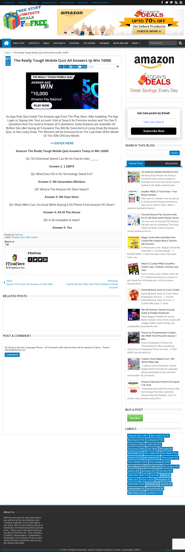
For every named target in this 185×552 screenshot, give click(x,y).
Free (149, 449)
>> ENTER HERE (62, 143)
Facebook (162, 2)
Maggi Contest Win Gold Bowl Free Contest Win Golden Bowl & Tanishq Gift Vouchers (159, 240)
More (135, 43)
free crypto (150, 453)
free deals (167, 453)
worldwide (151, 493)
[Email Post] (6, 244)
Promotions (161, 479)
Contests (34, 43)
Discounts (59, 43)
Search (180, 43)
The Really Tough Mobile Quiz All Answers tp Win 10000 (62, 60)
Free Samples (135, 462)
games (131, 471)
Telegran (171, 2)
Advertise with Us (100, 2)
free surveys (168, 466)
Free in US (133, 457)
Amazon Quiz (18, 237)
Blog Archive (171, 163)
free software (134, 466)
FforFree (19, 235)
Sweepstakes (134, 488)
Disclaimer (83, 2)
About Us (22, 2)
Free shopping (157, 462)
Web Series (133, 493)
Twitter (166, 2)
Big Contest (32, 237)
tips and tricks (153, 488)
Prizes (144, 479)
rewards (164, 484)
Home (6, 43)
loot (152, 475)
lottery (164, 475)
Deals (46, 43)
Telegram (40, 259)
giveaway (146, 471)
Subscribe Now (153, 131)
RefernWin (133, 484)
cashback (151, 440)
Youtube (180, 2)
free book (164, 449)
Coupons (74, 43)
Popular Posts (136, 163)
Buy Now (135, 418)
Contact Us (9, 2)
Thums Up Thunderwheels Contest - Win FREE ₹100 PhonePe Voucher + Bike (159, 335)
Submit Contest (49, 2)
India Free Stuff (135, 475)
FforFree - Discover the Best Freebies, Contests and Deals (30, 550)
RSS (176, 2)
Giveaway (104, 43)
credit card (151, 444)
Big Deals (133, 440)
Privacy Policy (67, 2)
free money (149, 457)
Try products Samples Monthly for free (159, 172)
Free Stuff (19, 43)
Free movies (168, 457)
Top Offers (89, 43)
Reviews (151, 484)
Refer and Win (120, 43)
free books (133, 453)
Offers (131, 479)
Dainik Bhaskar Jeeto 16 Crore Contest (160, 290)
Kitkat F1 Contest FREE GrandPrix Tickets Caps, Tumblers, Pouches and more (159, 266)
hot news (163, 471)
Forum (34, 2)
